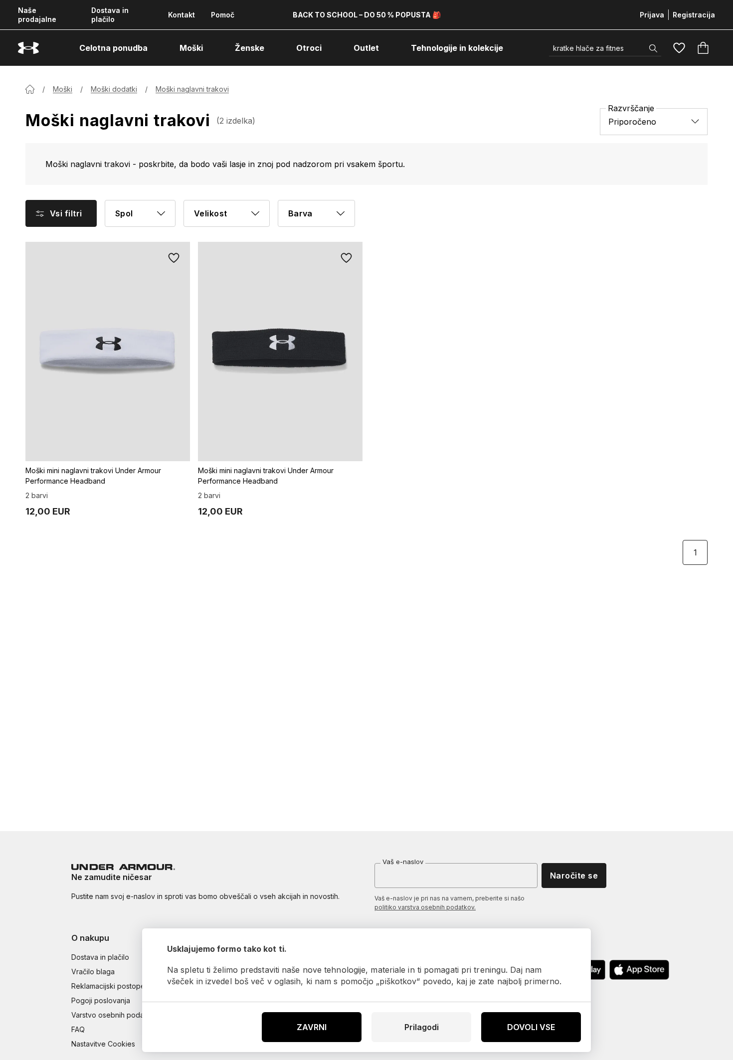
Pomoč (222, 14)
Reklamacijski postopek (110, 986)
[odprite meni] (157, 48)
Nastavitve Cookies (103, 1044)
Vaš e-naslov (402, 862)
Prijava (652, 14)
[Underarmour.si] (28, 48)
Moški (62, 89)
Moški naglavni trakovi (192, 89)
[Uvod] (29, 89)
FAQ (78, 1029)
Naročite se (574, 876)
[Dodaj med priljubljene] (174, 258)
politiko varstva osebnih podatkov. (425, 907)
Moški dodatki (114, 89)
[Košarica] (703, 48)
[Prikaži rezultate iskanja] (653, 48)
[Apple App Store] (639, 970)
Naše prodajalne (37, 14)
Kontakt (181, 14)
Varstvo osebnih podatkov (115, 1015)
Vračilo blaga (93, 971)
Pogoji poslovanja (100, 1000)
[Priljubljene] (679, 48)
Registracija (694, 14)
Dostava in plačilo (110, 14)
